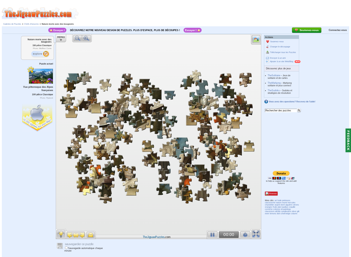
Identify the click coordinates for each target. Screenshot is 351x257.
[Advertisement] (214, 13)
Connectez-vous (338, 30)
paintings (287, 209)
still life (277, 211)
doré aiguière (286, 205)
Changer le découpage (280, 47)
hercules (291, 202)
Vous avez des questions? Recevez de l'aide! (292, 101)
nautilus (284, 207)
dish (278, 213)
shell (283, 213)
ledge (288, 213)
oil (281, 209)
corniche (269, 209)
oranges (268, 207)
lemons (273, 213)
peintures (286, 200)
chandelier (269, 205)
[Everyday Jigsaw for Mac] (37, 117)
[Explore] (40, 54)
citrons (296, 205)
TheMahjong (274, 83)
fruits (275, 207)
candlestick (286, 211)
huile (280, 200)
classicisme (270, 202)
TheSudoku (274, 90)
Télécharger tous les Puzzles (283, 52)
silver (294, 211)
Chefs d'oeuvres (31, 24)
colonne (276, 209)
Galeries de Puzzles (12, 24)
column (294, 213)
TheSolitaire (274, 75)
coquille (292, 207)
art (276, 200)
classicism (269, 211)
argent (277, 205)
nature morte (281, 202)
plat (279, 207)
